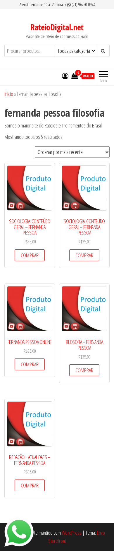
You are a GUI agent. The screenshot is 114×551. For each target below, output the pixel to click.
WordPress (72, 532)
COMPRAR (30, 255)
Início (8, 93)
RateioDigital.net (56, 27)
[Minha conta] (65, 75)
